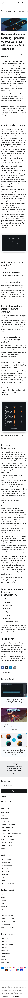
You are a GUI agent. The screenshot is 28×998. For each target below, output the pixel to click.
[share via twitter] (6, 668)
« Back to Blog (6, 672)
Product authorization (7, 859)
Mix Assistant (16, 506)
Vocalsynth (4, 906)
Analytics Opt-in (5, 848)
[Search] (15, 2)
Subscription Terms (6, 842)
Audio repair (4, 947)
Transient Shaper (14, 207)
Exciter (3, 209)
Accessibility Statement (7, 839)
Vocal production (6, 959)
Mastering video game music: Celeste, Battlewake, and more (14, 726)
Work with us (4, 818)
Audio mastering (19, 11)
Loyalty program (5, 874)
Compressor (5, 207)
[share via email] (15, 668)
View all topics (5, 962)
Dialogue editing (5, 950)
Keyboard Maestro (17, 72)
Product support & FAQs (7, 883)
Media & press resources (8, 824)
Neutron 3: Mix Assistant (12, 272)
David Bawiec (4, 54)
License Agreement (6, 836)
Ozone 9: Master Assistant (13, 282)
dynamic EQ (18, 140)
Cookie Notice (5, 830)
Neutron (15, 54)
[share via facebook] (2, 668)
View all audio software (7, 927)
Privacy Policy (8, 996)
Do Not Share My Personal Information (11, 833)
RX (22, 54)
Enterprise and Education (8, 827)
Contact (3, 815)
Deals (2, 877)
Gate (21, 207)
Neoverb (3, 912)
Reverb (3, 956)
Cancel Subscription (6, 845)
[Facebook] (2, 801)
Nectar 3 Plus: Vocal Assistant (14, 275)
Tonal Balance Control (7, 915)
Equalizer (11, 205)
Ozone (19, 54)
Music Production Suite (7, 918)
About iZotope (5, 812)
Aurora (3, 909)
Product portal (5, 871)
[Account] (19, 2)
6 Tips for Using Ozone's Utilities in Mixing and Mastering (14, 701)
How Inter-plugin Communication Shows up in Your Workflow (14, 751)
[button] (2, 11)
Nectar (11, 54)
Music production (6, 953)
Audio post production (7, 944)
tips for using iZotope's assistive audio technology (13, 392)
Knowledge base (5, 862)
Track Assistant (17, 189)
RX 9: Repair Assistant (11, 279)
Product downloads (6, 868)
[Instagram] (5, 801)
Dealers (3, 880)
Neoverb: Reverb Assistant (13, 269)
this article (20, 632)
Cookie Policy (16, 996)
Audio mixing (4, 941)
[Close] (26, 983)
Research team (5, 821)
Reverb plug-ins (5, 924)
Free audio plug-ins (6, 865)
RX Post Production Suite (8, 921)
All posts (8, 11)
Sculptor (12, 209)
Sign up (14, 791)
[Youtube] (8, 801)
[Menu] (26, 2)
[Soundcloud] (10, 801)
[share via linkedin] (10, 668)
